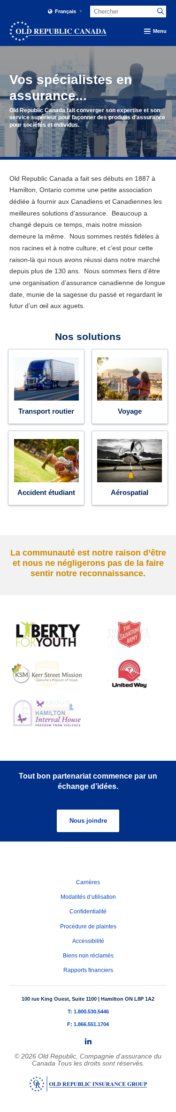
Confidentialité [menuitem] (88, 911)
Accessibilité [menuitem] (88, 941)
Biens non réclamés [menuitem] (88, 955)
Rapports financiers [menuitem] (88, 970)
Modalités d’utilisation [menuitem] (88, 897)
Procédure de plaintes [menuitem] (88, 926)
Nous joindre (88, 820)
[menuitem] (88, 1041)
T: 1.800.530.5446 (88, 1011)
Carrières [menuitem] (88, 882)
